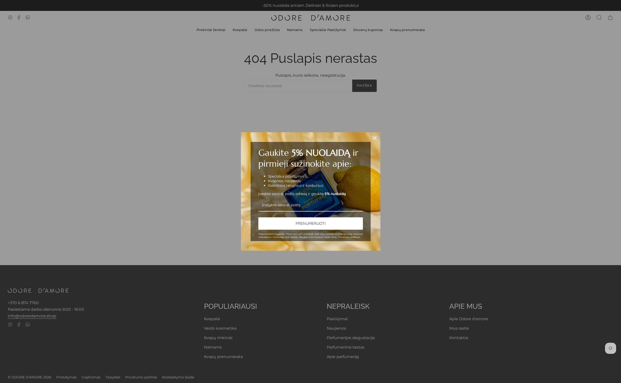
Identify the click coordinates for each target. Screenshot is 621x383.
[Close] (374, 138)
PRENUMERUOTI (311, 223)
